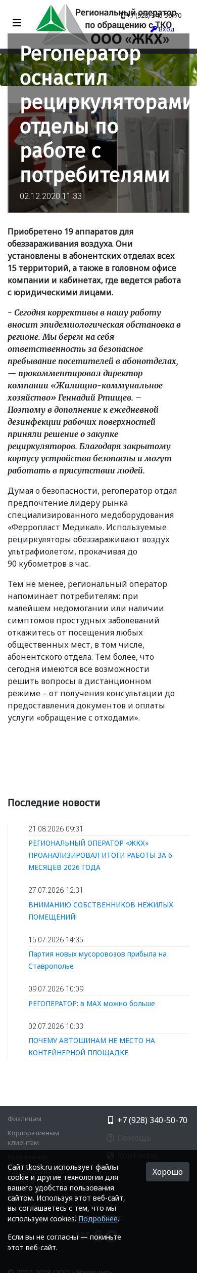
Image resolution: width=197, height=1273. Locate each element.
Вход (166, 28)
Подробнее (98, 1218)
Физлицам (24, 1118)
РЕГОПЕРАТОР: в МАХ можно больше (91, 1003)
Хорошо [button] (168, 1171)
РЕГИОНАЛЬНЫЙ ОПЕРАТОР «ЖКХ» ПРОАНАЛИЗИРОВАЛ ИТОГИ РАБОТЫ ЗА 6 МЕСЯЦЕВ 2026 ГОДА (100, 855)
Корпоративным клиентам (33, 1137)
